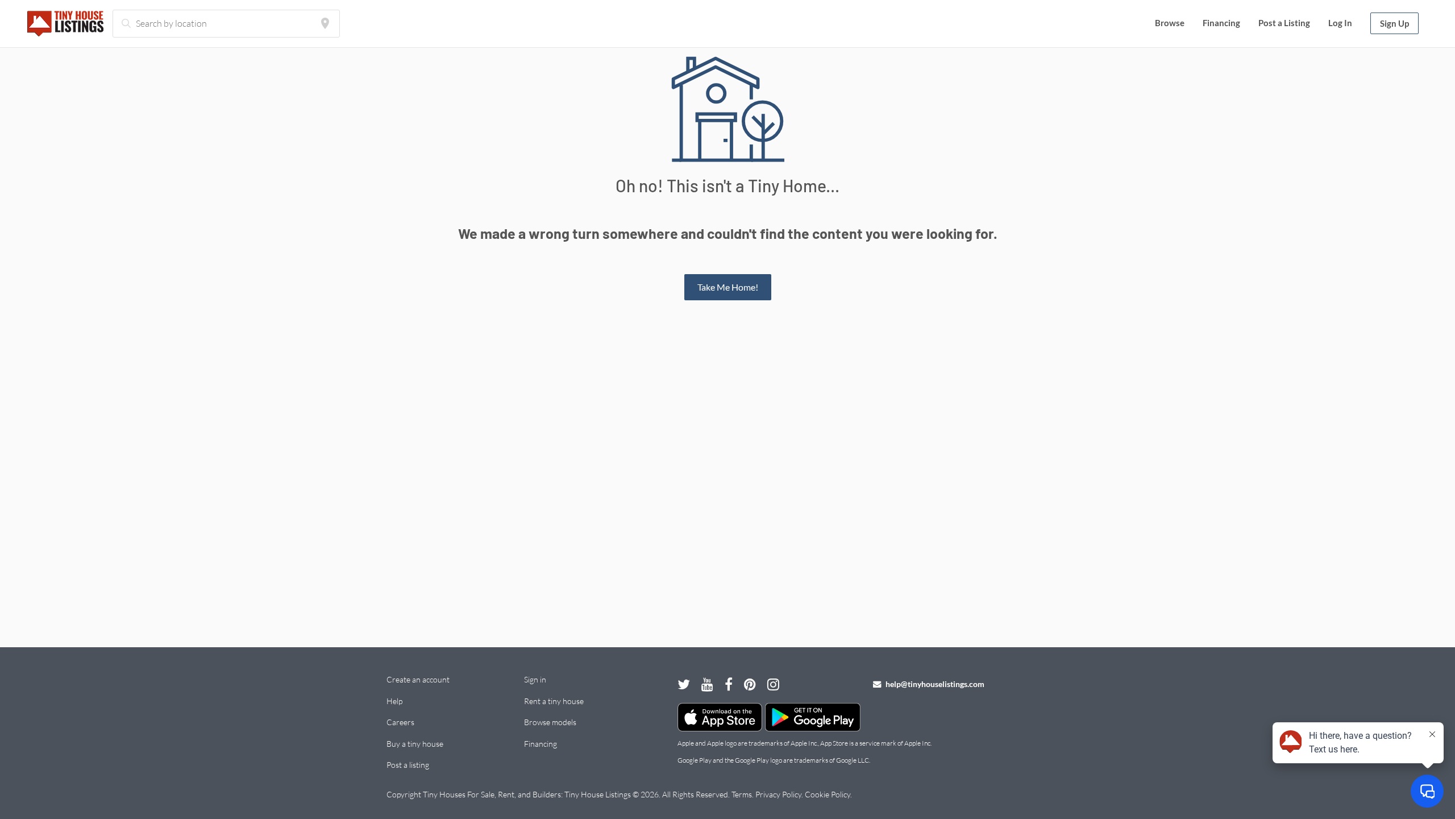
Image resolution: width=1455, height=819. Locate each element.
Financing (1221, 23)
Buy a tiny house (414, 743)
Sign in (535, 679)
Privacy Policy (778, 794)
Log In (1340, 23)
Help (394, 701)
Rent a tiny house (554, 701)
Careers (400, 722)
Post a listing (407, 765)
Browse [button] (1169, 23)
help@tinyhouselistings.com (934, 684)
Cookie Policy (827, 794)
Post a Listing (1284, 23)
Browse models (550, 722)
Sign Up (1394, 23)
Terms (741, 794)
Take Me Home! (727, 287)
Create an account (418, 679)
